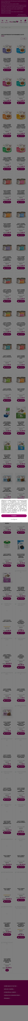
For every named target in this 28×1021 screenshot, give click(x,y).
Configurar (14, 519)
